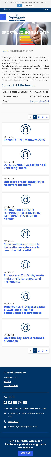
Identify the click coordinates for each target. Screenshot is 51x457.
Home (4, 51)
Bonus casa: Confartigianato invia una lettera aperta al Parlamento (24, 278)
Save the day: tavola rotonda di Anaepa (24, 339)
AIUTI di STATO (10, 377)
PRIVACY (7, 381)
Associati (26, 453)
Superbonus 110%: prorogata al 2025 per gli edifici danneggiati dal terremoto (24, 310)
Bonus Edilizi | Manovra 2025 (24, 140)
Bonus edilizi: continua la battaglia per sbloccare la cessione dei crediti (22, 247)
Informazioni (28, 6)
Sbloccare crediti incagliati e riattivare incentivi (24, 183)
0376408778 (13, 421)
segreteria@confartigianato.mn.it (22, 426)
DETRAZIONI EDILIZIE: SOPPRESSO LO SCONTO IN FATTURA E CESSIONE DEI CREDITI (22, 214)
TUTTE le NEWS (11, 385)
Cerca (45, 9)
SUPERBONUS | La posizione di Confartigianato (25, 166)
